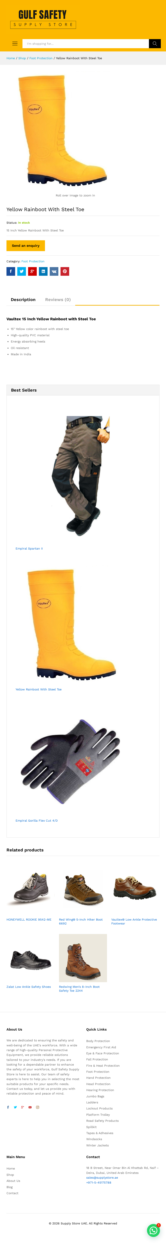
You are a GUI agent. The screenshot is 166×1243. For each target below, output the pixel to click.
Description (23, 299)
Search (155, 43)
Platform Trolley (98, 1114)
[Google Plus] (22, 1107)
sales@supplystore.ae (102, 1177)
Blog (9, 1187)
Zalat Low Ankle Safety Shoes (28, 986)
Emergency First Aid (101, 1047)
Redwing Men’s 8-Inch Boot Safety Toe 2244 (79, 988)
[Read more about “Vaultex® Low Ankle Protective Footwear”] (130, 912)
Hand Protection (98, 1077)
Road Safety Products (102, 1120)
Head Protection (98, 1084)
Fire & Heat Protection (103, 1065)
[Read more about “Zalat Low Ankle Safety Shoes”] (25, 979)
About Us (13, 1180)
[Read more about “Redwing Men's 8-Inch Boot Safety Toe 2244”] (78, 979)
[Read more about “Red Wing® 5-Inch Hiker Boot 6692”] (78, 912)
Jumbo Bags (95, 1096)
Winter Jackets (97, 1145)
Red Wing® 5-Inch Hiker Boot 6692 (81, 921)
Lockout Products (99, 1108)
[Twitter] (15, 1107)
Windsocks (94, 1139)
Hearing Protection (100, 1090)
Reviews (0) (58, 299)
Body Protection (98, 1041)
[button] (153, 1230)
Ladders (92, 1102)
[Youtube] (30, 1107)
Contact (12, 1193)
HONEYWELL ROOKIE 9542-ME (28, 919)
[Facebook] (8, 1107)
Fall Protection (97, 1059)
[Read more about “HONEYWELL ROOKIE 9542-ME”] (25, 912)
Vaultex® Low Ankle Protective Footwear (134, 921)
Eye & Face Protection (102, 1053)
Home (10, 1168)
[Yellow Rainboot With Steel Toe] (10, 271)
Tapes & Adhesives (99, 1133)
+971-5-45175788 (98, 1182)
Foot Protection (33, 261)
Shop (10, 1174)
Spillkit (91, 1127)
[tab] (23, 301)
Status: (11, 222)
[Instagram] (38, 1107)
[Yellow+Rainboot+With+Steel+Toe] (21, 271)
